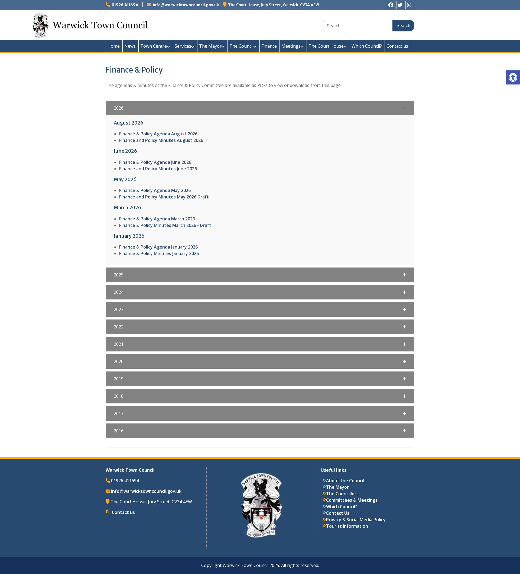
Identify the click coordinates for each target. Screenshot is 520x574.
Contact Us (337, 513)
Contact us (397, 46)
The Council (241, 46)
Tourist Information (347, 526)
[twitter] (400, 5)
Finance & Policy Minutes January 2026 (159, 253)
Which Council (340, 507)
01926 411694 (125, 4)
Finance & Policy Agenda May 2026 (155, 190)
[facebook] (391, 5)
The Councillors (342, 494)
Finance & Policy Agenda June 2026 (155, 162)
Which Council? (367, 46)
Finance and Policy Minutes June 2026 (158, 169)
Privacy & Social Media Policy (356, 520)
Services (183, 46)
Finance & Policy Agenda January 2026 (158, 247)
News (130, 46)
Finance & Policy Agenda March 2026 (157, 219)
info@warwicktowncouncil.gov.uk (186, 4)
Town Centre (153, 46)
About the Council (345, 481)
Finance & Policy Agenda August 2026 (158, 134)
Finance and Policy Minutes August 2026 (161, 140)
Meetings (291, 46)
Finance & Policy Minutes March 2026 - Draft (165, 225)
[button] (513, 77)
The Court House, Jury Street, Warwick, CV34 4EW (273, 4)
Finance (269, 46)
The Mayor (210, 46)
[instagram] (409, 5)
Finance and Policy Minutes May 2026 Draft (164, 197)
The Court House (326, 46)
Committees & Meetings (352, 500)
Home (114, 46)
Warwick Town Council (203, 24)
